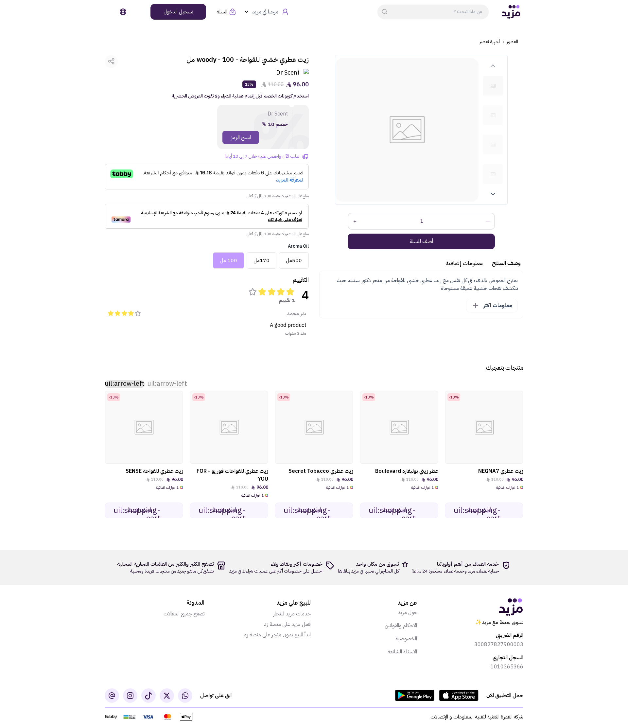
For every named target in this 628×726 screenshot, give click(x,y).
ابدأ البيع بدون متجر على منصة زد (277, 635)
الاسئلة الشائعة (402, 652)
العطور (512, 41)
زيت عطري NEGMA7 (500, 471)
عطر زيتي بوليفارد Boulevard (406, 471)
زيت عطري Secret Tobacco (320, 471)
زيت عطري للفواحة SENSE (154, 471)
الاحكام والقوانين (401, 625)
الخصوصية (406, 639)
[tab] (493, 85)
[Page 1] (493, 86)
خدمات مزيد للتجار (292, 614)
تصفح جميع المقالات (184, 614)
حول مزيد (407, 612)
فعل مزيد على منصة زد (287, 624)
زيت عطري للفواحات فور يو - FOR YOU (232, 475)
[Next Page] (493, 194)
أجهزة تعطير (490, 41)
